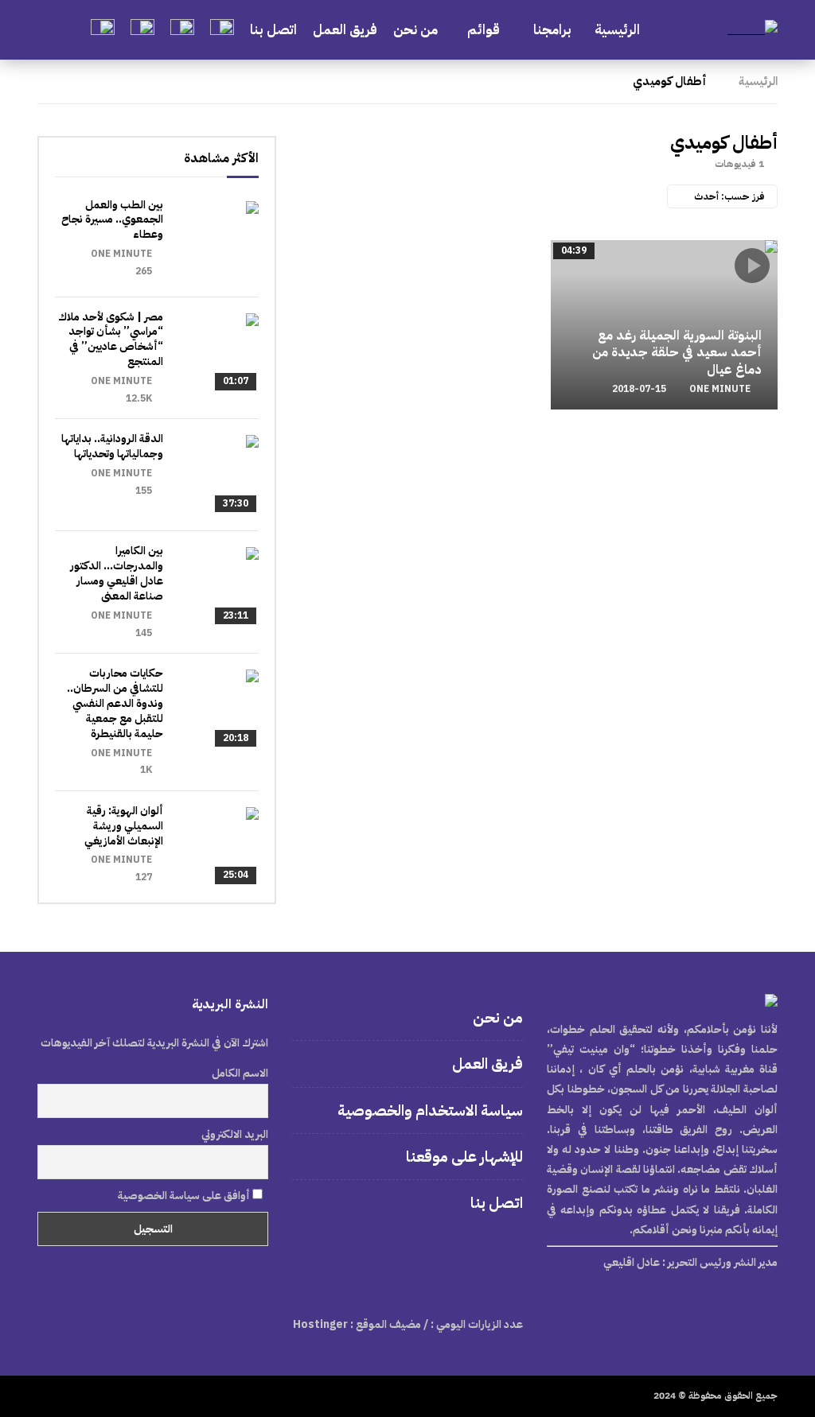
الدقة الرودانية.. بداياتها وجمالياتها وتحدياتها (112, 446)
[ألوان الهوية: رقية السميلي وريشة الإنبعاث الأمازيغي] (219, 847)
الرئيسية (617, 30)
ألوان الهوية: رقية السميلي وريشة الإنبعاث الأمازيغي (123, 825)
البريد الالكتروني (234, 1134)
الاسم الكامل (240, 1073)
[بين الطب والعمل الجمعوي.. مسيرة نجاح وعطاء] (219, 241)
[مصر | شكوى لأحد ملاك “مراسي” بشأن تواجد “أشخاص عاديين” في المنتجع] (219, 353)
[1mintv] (752, 30)
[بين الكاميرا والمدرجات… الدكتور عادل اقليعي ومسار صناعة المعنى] (219, 587)
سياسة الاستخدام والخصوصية (430, 1110)
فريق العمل (345, 30)
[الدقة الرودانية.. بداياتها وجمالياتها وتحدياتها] (219, 474)
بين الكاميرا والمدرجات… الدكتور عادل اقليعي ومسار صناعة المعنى (116, 573)
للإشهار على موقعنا (464, 1156)
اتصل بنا (273, 30)
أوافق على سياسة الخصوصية (185, 1195)
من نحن (415, 30)
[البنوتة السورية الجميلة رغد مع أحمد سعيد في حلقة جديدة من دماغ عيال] (664, 325)
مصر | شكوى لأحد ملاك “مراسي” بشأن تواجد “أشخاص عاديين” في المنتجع (110, 340)
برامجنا (554, 30)
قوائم (483, 30)
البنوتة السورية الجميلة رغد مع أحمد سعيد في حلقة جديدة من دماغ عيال (677, 352)
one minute (720, 389)
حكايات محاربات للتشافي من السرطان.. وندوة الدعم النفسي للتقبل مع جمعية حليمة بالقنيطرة (115, 703)
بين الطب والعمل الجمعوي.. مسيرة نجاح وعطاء (112, 219)
